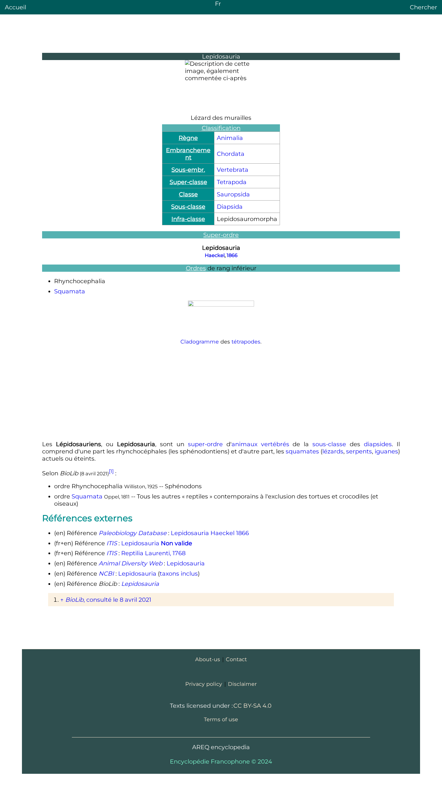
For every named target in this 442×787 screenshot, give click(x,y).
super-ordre (205, 444)
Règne (188, 137)
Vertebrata (232, 169)
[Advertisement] (221, 393)
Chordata (230, 153)
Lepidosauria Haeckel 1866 (210, 533)
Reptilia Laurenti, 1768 (153, 553)
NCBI (106, 573)
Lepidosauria (156, 543)
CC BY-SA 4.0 (252, 705)
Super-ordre (221, 234)
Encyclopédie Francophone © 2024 (221, 761)
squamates (302, 451)
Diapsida (230, 206)
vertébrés (275, 444)
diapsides (378, 444)
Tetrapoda (232, 182)
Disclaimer (242, 684)
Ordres (196, 268)
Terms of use (221, 719)
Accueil (15, 7)
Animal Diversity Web (130, 563)
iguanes (386, 451)
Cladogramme (199, 341)
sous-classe (329, 444)
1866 (232, 255)
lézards (332, 451)
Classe (188, 194)
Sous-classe (188, 206)
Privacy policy (203, 684)
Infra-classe (188, 218)
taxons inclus (179, 573)
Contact (236, 659)
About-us (207, 659)
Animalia (230, 137)
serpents (359, 451)
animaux (244, 444)
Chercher (423, 7)
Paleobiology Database (133, 533)
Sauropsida (233, 194)
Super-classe (188, 182)
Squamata (69, 291)
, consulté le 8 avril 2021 (108, 599)
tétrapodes (246, 341)
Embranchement (188, 154)
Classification (221, 128)
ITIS (111, 543)
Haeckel (215, 255)
